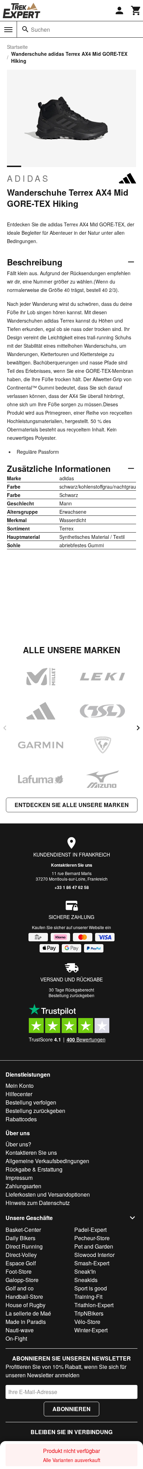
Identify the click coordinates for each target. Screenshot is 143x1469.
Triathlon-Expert (93, 1305)
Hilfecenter (19, 1094)
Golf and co (20, 1288)
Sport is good (90, 1288)
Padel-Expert (90, 1230)
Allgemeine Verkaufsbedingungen (47, 1161)
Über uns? (18, 1144)
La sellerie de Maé (28, 1313)
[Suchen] (25, 29)
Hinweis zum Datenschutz (38, 1203)
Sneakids (86, 1280)
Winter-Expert (91, 1330)
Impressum (19, 1178)
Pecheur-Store (92, 1238)
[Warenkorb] (136, 10)
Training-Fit (88, 1297)
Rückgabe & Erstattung (34, 1169)
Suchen (40, 29)
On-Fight (16, 1338)
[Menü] (8, 29)
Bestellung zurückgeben (71, 995)
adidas (28, 178)
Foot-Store (19, 1271)
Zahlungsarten (23, 1186)
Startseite (17, 46)
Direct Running (24, 1246)
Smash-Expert (91, 1263)
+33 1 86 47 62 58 (71, 887)
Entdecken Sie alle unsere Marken (72, 805)
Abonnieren (71, 1409)
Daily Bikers (20, 1238)
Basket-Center (23, 1230)
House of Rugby (25, 1305)
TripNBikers (88, 1313)
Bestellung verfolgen (31, 1102)
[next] (138, 728)
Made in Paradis (26, 1322)
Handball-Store (24, 1297)
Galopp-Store (22, 1280)
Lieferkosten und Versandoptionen (48, 1194)
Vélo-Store (87, 1322)
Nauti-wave (20, 1330)
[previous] (5, 728)
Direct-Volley (21, 1255)
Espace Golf (21, 1263)
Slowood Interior (94, 1255)
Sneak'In (85, 1271)
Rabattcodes (21, 1119)
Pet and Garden (93, 1246)
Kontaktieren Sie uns (71, 865)
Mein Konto (20, 1086)
